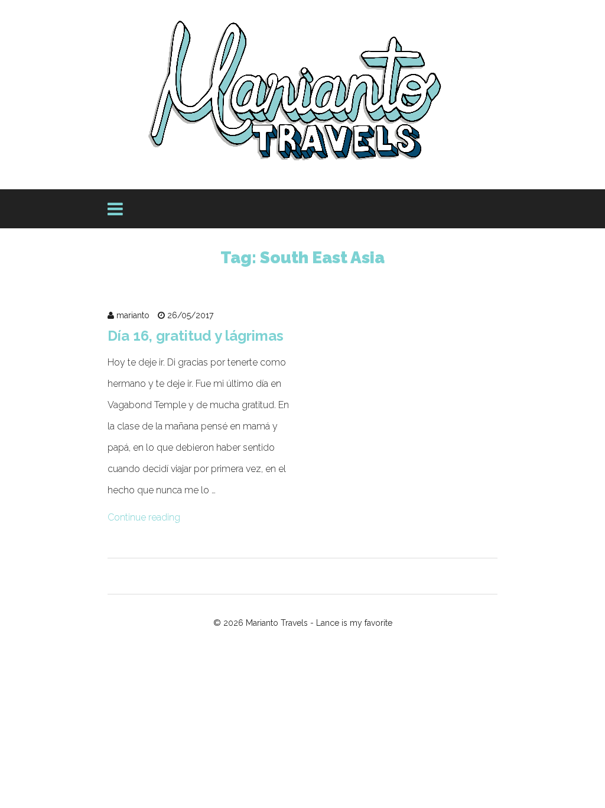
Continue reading (144, 517)
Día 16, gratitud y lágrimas (196, 335)
